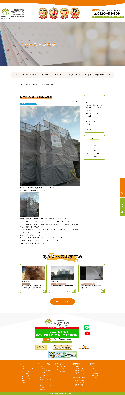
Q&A (110, 75)
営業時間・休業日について (94, 105)
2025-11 (96, 153)
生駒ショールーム (79, 368)
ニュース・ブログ (30, 84)
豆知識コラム (90, 124)
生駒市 (94, 370)
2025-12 (88, 153)
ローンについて (44, 382)
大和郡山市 (95, 375)
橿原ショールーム (79, 370)
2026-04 (88, 148)
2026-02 (88, 151)
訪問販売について (44, 384)
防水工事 (88, 116)
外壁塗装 (88, 110)
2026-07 (96, 142)
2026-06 (88, 145)
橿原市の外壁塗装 (79, 384)
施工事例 (88, 75)
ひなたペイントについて (29, 75)
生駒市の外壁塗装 (79, 382)
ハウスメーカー (26, 375)
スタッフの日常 (90, 121)
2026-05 (96, 145)
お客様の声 (42, 389)
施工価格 (42, 377)
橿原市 (94, 372)
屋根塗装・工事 (46, 370)
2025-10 (88, 156)
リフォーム (89, 119)
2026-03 (96, 148)
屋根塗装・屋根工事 (92, 113)
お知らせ (88, 129)
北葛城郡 (94, 377)
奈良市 (94, 366)
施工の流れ (42, 387)
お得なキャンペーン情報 (93, 108)
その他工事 (45, 375)
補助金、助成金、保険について (45, 380)
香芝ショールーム (79, 373)
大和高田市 (95, 373)
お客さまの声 (99, 75)
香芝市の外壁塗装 (79, 385)
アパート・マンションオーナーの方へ (63, 369)
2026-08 (88, 142)
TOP (15, 75)
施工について (46, 75)
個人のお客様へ (61, 371)
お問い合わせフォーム (63, 366)
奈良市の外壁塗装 (79, 380)
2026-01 (96, 151)
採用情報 (24, 380)
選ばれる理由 (25, 373)
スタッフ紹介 (25, 376)
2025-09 (96, 156)
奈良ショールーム (79, 372)
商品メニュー (59, 75)
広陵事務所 (78, 366)
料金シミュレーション (45, 385)
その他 (88, 127)
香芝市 (94, 368)
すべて (88, 102)
